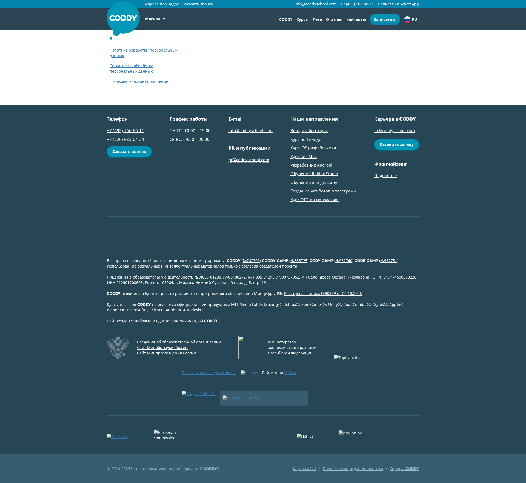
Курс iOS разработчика (313, 147)
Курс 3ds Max (303, 156)
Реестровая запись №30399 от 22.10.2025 (323, 293)
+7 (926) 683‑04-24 (125, 139)
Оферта (404, 468)
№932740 (343, 260)
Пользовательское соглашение (139, 81)
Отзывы (334, 19)
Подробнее (385, 175)
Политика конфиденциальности (353, 468)
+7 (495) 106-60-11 (357, 4)
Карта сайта (304, 468)
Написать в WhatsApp (398, 4)
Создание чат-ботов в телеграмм (323, 191)
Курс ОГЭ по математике (314, 199)
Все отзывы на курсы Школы (209, 372)
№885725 (298, 260)
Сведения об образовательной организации (179, 342)
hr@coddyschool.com (394, 130)
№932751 (388, 260)
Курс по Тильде (305, 139)
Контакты (356, 19)
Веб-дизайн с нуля (309, 130)
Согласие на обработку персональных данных (131, 68)
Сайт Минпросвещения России (166, 353)
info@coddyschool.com (316, 4)
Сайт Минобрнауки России (162, 347)
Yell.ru (290, 372)
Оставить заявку (397, 144)
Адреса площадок (162, 4)
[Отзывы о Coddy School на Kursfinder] (264, 398)
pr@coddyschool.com (248, 159)
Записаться (385, 19)
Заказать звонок (197, 4)
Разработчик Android (311, 165)
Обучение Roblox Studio (314, 173)
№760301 (251, 260)
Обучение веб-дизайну (313, 182)
